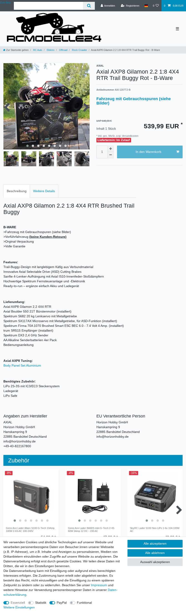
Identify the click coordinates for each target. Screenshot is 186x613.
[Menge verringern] (110, 155)
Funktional (84, 602)
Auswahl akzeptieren (155, 562)
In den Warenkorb (148, 152)
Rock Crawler (79, 50)
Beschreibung (17, 191)
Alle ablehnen (155, 553)
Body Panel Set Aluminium (22, 365)
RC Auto (37, 50)
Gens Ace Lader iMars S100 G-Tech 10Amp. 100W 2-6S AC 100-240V (30, 529)
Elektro (50, 50)
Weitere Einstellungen (19, 607)
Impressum (99, 585)
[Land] (146, 5)
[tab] (16, 191)
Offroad (62, 50)
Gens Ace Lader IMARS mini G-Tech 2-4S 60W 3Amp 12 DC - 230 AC (91, 529)
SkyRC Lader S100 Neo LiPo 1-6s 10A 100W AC (154, 529)
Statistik (40, 602)
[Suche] (89, 6)
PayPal (62, 602)
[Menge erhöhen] (110, 149)
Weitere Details (44, 191)
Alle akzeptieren (155, 543)
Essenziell (18, 602)
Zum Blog (5, 2)
